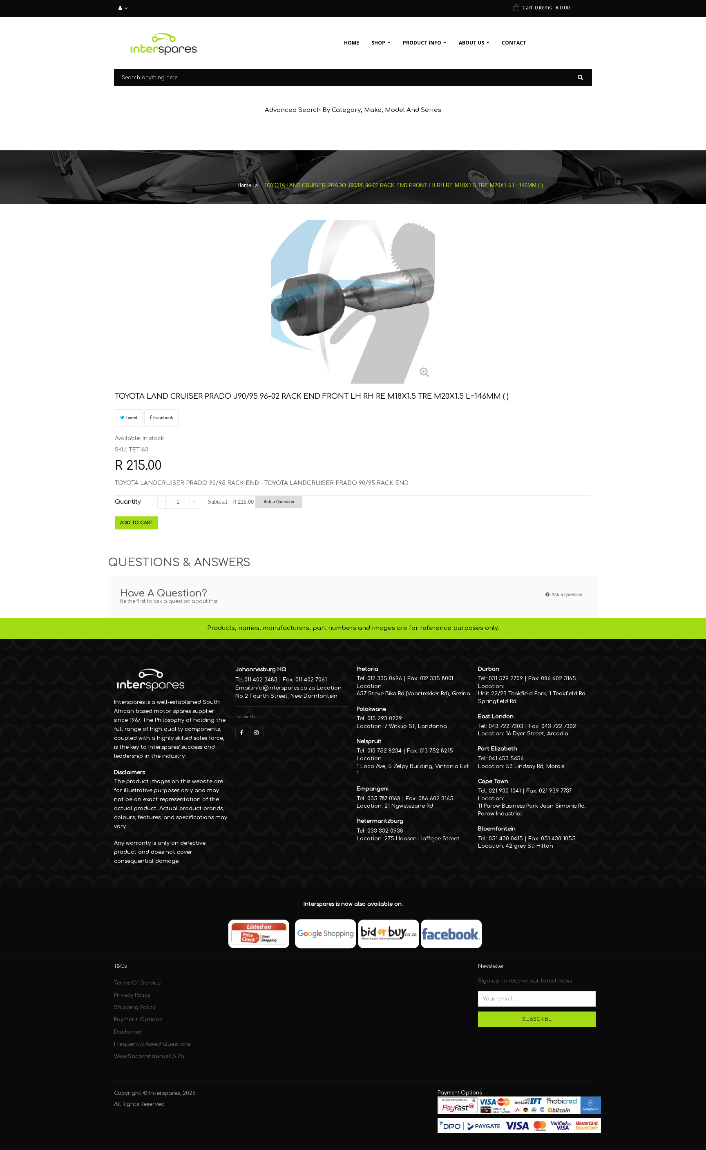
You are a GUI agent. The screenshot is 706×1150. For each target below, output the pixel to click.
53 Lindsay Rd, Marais (535, 766)
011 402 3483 (260, 680)
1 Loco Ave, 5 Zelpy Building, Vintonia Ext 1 (413, 770)
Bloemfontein (497, 829)
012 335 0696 (384, 678)
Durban (488, 669)
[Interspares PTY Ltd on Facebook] (241, 732)
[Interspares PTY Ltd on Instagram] (257, 732)
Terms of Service (137, 983)
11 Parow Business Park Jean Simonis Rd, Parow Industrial (532, 810)
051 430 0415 (506, 839)
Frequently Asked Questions (152, 1044)
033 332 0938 (385, 831)
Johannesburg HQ (260, 669)
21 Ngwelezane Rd (408, 806)
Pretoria (367, 669)
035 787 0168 (383, 799)
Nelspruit (369, 741)
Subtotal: (218, 502)
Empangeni (373, 789)
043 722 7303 (506, 726)
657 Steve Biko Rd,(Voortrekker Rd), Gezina (413, 694)
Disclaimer (128, 1032)
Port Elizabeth (497, 749)
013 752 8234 (384, 751)
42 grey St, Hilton (529, 846)
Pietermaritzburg (380, 821)
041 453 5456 (506, 758)
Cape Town (493, 781)
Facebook (162, 417)
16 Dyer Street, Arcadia (537, 734)
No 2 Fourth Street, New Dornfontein (286, 696)
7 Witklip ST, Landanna (415, 726)
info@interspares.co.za (283, 688)
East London (496, 716)
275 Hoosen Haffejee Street (422, 839)
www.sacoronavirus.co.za (149, 1056)
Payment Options (138, 1020)
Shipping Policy (135, 1007)
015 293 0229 (384, 718)
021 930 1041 (505, 791)
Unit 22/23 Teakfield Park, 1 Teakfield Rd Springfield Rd (531, 697)
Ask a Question (279, 501)
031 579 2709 (506, 678)
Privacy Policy (132, 995)
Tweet (130, 417)
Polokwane (371, 709)
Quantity (128, 502)
